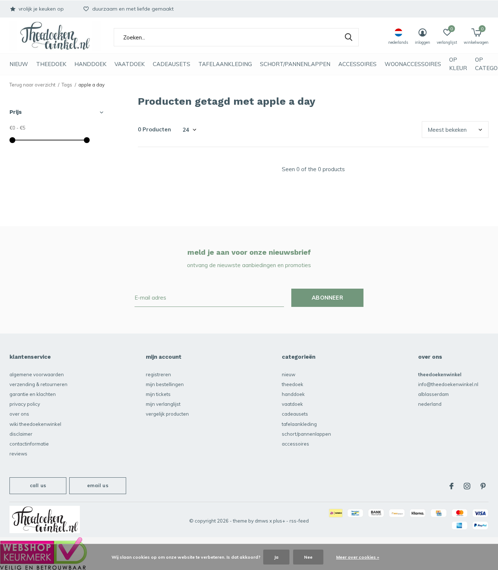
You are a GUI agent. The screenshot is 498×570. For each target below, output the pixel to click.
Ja (276, 557)
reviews (18, 454)
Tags (67, 85)
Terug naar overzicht (32, 85)
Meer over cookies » (357, 557)
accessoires (357, 64)
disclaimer (20, 434)
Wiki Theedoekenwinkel (35, 424)
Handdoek (90, 64)
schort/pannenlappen (295, 64)
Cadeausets (171, 64)
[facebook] (452, 486)
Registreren (158, 374)
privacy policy (24, 404)
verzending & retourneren (38, 384)
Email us (97, 485)
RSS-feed (299, 521)
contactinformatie (29, 444)
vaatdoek (129, 64)
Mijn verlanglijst (163, 404)
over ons (19, 414)
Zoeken (348, 37)
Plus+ (279, 521)
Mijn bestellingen (165, 384)
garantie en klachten (32, 394)
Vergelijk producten (167, 414)
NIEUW (18, 64)
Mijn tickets (158, 394)
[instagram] (467, 486)
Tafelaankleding (225, 64)
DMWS (261, 521)
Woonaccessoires (413, 64)
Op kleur (458, 64)
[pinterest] (483, 486)
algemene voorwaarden (36, 374)
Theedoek (51, 64)
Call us (38, 485)
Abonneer (327, 297)
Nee (308, 557)
